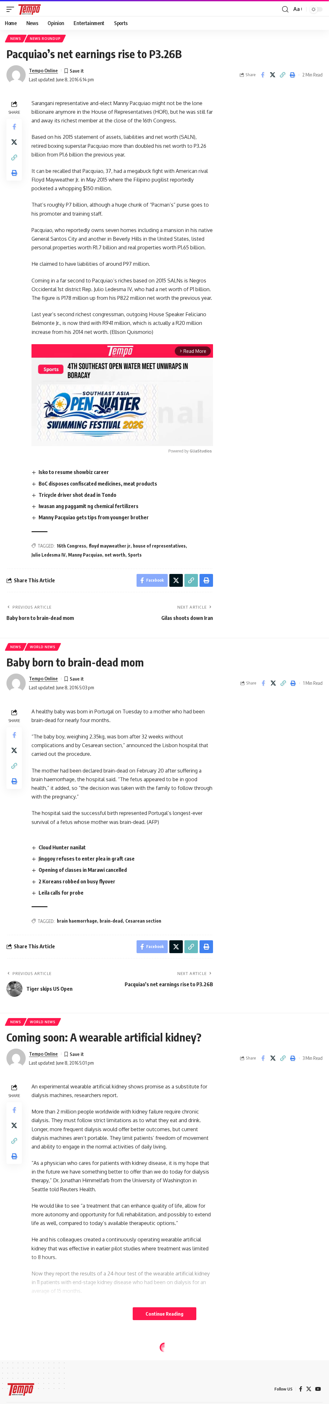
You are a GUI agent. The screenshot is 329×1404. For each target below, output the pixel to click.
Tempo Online (43, 70)
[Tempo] (29, 9)
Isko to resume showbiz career (74, 472)
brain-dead (111, 921)
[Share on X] (272, 75)
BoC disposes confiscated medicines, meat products (98, 483)
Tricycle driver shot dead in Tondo (77, 495)
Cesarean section (143, 921)
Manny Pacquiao (85, 555)
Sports (135, 555)
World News (43, 647)
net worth (115, 555)
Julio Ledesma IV (48, 555)
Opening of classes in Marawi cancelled (83, 870)
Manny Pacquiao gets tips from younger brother (94, 517)
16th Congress (71, 546)
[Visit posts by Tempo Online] (16, 75)
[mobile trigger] (11, 9)
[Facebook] (301, 1389)
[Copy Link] (282, 75)
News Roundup (45, 38)
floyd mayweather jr (109, 546)
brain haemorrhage (77, 921)
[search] (285, 9)
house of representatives (159, 546)
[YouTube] (318, 1389)
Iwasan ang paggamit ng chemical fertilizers (88, 506)
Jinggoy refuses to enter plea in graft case (87, 858)
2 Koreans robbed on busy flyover (77, 881)
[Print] (292, 75)
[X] (309, 1389)
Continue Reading (164, 1314)
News (15, 38)
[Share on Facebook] (262, 75)
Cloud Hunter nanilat (62, 847)
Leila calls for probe (61, 893)
